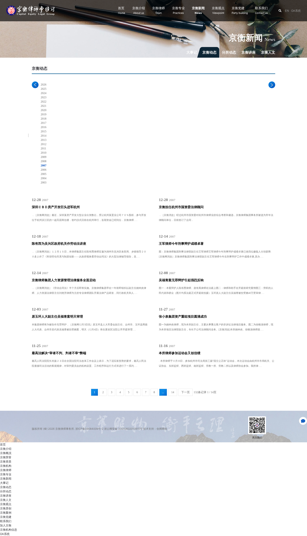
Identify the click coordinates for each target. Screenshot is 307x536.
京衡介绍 (5, 448)
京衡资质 (5, 461)
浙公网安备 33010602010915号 (123, 428)
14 (172, 392)
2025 (43, 88)
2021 (43, 105)
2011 (43, 148)
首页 (3, 444)
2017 (43, 122)
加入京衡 (5, 525)
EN (287, 10)
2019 (43, 114)
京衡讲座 (248, 52)
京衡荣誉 (5, 457)
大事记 (191, 52)
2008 (43, 161)
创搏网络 (162, 428)
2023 (43, 97)
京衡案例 (5, 512)
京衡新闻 (5, 478)
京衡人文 (268, 52)
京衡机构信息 (8, 529)
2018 (43, 118)
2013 (43, 139)
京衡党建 (5, 517)
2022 (43, 101)
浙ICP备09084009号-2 (89, 428)
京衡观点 (5, 504)
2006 (43, 169)
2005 (43, 173)
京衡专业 (5, 474)
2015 (43, 131)
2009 (43, 156)
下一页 (185, 392)
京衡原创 (5, 508)
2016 (43, 127)
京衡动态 (209, 52)
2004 (43, 178)
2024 (43, 93)
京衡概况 (5, 453)
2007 (43, 165)
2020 (43, 110)
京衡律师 (5, 470)
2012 (43, 144)
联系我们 (5, 521)
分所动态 (229, 52)
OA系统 (296, 10)
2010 (43, 152)
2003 (43, 182)
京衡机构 (5, 466)
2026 (43, 84)
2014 (43, 135)
